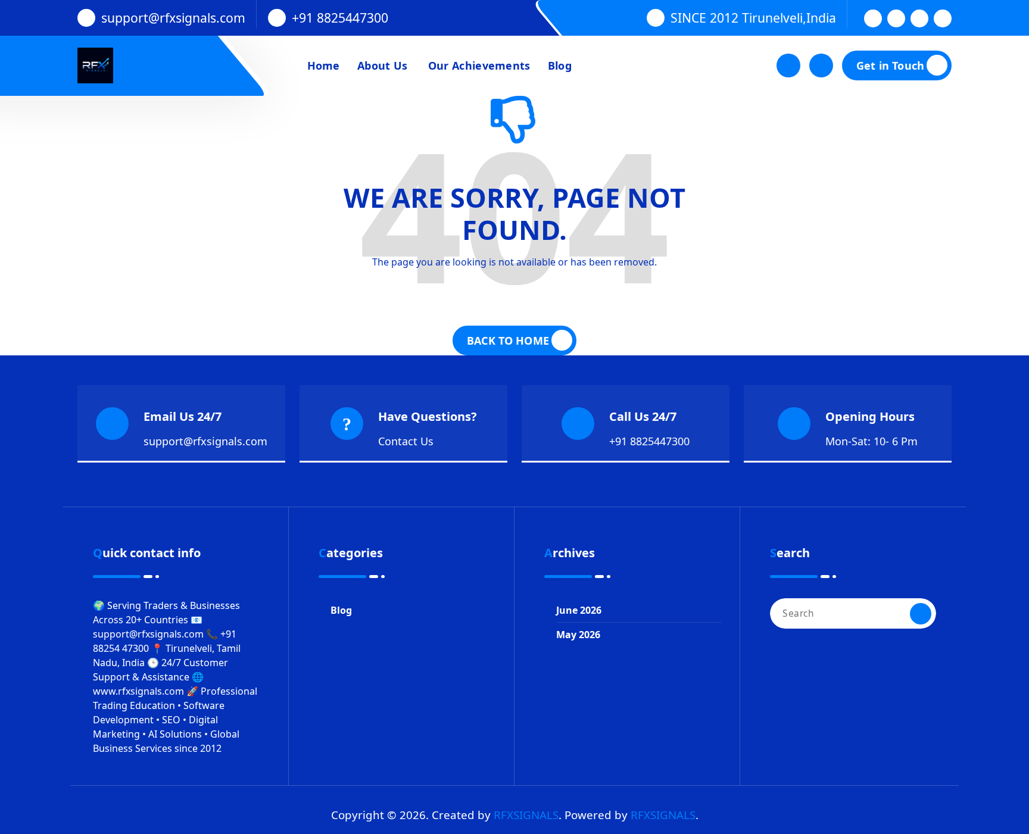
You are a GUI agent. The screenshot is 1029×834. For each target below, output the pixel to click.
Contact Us (406, 441)
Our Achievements (478, 65)
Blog (560, 65)
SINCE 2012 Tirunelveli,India (753, 17)
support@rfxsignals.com (173, 17)
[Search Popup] (788, 65)
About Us (382, 65)
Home (323, 65)
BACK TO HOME (508, 340)
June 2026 (578, 610)
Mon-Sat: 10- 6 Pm (871, 441)
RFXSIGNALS (526, 814)
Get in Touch (890, 65)
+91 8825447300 (340, 17)
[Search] (920, 613)
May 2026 (578, 634)
